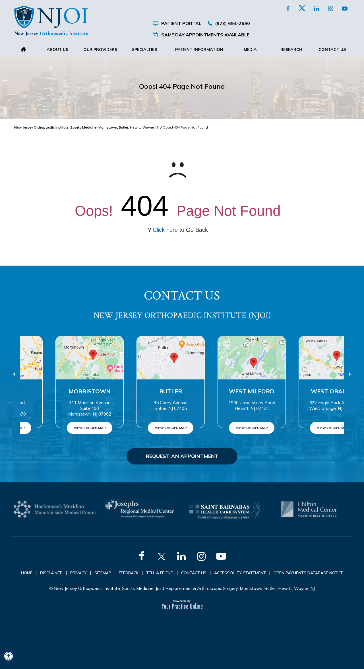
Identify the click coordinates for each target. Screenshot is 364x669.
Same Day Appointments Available (205, 35)
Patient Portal (181, 23)
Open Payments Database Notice (308, 572)
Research (291, 49)
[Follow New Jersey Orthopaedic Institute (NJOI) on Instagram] (330, 8)
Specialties (144, 49)
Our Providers (100, 49)
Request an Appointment (182, 456)
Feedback (128, 572)
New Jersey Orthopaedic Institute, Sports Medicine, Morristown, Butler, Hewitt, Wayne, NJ (87, 127)
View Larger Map (60, 428)
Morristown (61, 391)
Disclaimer (51, 572)
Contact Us (332, 49)
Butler (141, 391)
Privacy (78, 572)
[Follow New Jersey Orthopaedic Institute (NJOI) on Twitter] (302, 8)
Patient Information (199, 49)
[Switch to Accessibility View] (8, 656)
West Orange (304, 391)
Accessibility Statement (240, 572)
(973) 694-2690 (232, 23)
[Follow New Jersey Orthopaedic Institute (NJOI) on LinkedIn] (316, 8)
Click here (165, 230)
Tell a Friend (159, 572)
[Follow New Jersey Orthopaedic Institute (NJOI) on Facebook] (287, 8)
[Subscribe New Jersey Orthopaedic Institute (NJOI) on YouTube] (344, 8)
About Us (57, 49)
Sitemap (102, 572)
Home (23, 49)
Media (250, 49)
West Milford (222, 391)
